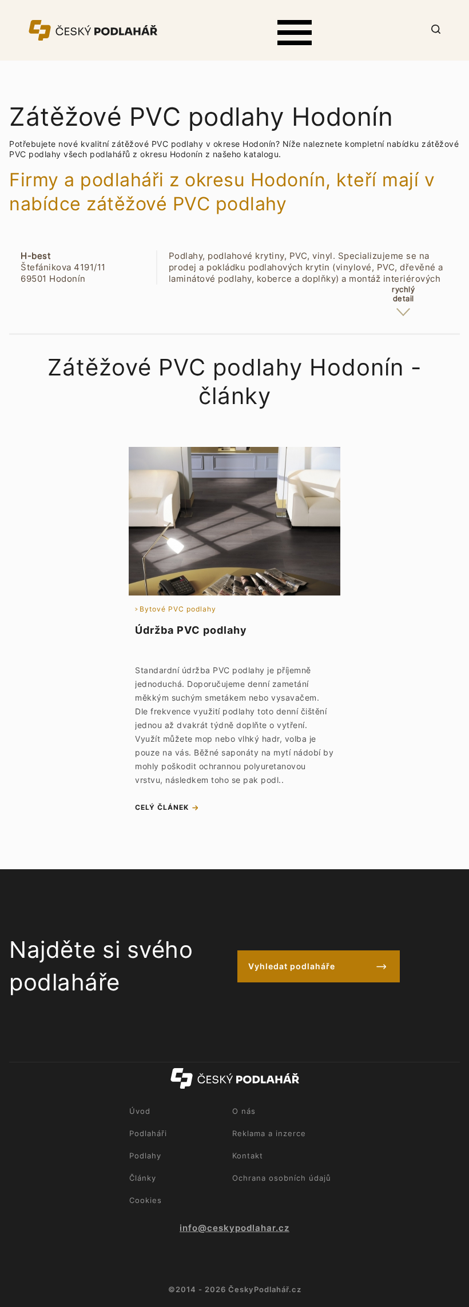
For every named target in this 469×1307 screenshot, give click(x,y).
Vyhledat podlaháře (291, 966)
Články (142, 1177)
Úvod (139, 1111)
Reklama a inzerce (269, 1133)
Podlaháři (148, 1133)
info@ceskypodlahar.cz (234, 1228)
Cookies (145, 1200)
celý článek (162, 807)
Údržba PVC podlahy (191, 630)
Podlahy (145, 1155)
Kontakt (247, 1155)
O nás (244, 1111)
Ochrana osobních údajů (281, 1177)
